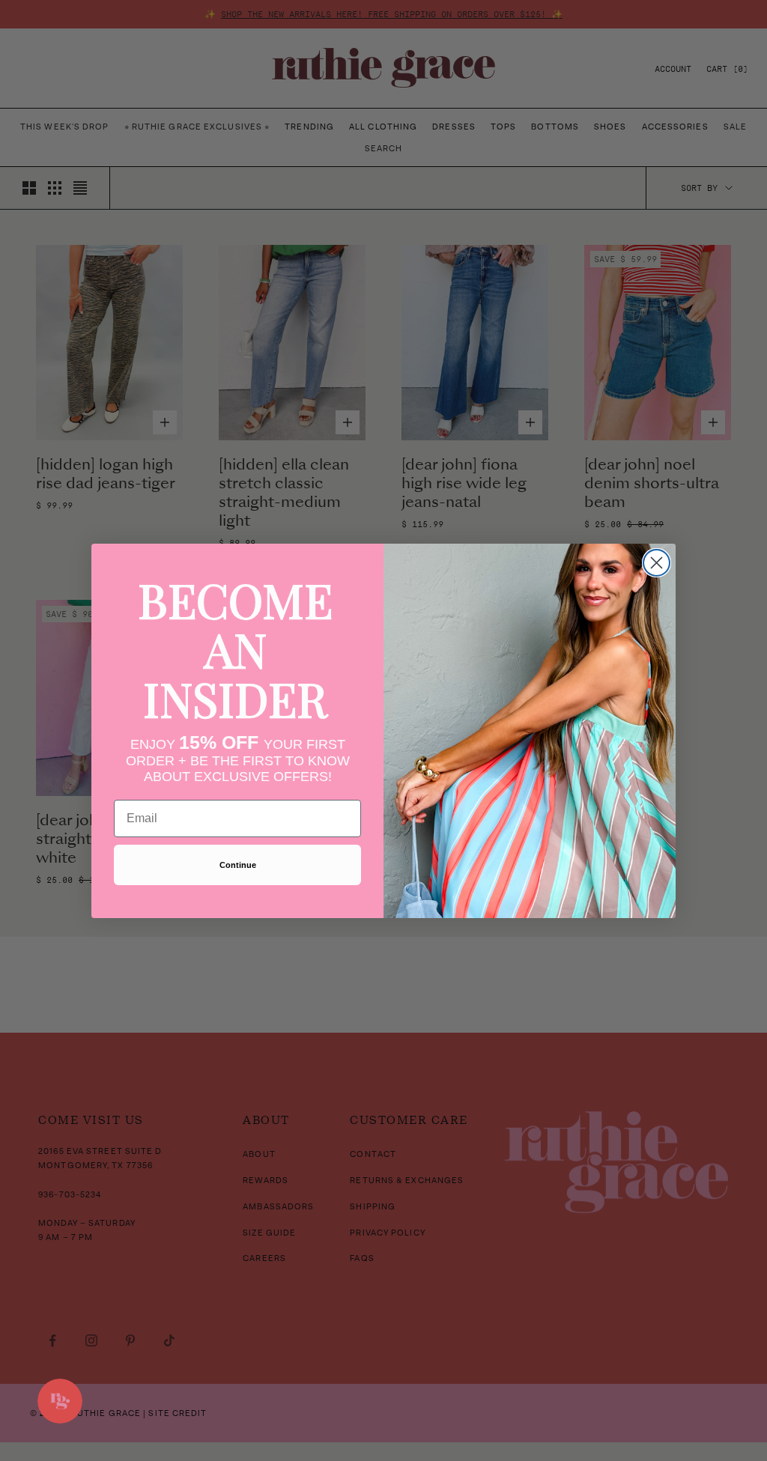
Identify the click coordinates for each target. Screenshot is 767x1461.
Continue (237, 864)
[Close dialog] (656, 563)
